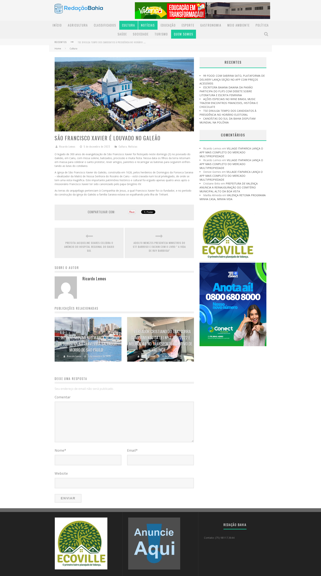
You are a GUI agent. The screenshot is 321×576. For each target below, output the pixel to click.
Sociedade (141, 34)
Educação (168, 25)
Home (58, 48)
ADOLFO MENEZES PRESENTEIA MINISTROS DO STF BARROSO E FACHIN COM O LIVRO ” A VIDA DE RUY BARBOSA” (159, 246)
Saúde (122, 34)
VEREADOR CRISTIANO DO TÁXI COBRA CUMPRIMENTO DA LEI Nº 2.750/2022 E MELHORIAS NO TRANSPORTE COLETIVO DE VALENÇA (160, 340)
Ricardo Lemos (67, 146)
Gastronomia (210, 25)
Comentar (63, 397)
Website (61, 473)
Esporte (188, 25)
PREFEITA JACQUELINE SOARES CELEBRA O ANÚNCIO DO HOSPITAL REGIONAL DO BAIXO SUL (89, 246)
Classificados (105, 25)
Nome (60, 450)
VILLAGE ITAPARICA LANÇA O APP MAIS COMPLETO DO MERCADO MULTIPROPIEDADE (231, 152)
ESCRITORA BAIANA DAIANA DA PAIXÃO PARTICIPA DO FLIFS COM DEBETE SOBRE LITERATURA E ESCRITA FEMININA (226, 91)
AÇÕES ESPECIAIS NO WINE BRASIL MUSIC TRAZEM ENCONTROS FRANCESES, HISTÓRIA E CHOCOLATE (229, 103)
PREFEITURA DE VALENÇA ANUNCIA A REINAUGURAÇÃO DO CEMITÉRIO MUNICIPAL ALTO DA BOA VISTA (229, 187)
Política (262, 25)
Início (57, 25)
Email (132, 450)
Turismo (161, 34)
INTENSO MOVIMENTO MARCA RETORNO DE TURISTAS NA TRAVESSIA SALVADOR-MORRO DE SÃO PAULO (88, 343)
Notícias (148, 25)
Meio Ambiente (238, 25)
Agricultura (78, 25)
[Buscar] (266, 34)
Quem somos (183, 34)
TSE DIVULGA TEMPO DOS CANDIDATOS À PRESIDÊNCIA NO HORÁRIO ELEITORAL (116, 42)
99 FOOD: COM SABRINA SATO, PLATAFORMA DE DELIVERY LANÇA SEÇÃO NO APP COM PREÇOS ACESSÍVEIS (232, 79)
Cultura (128, 25)
